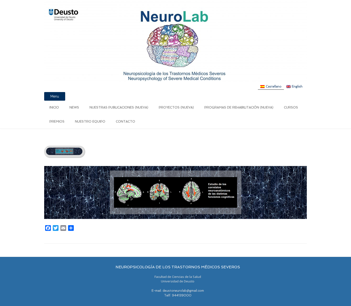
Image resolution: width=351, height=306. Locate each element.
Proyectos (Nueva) (176, 107)
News (74, 107)
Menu (54, 96)
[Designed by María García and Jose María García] (175, 41)
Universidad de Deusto (177, 281)
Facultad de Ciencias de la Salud (177, 277)
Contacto (125, 121)
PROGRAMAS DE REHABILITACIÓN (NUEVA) (238, 107)
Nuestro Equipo (90, 121)
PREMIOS (56, 121)
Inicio (54, 107)
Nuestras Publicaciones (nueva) (119, 107)
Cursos (291, 107)
